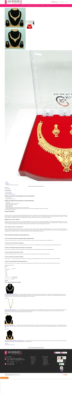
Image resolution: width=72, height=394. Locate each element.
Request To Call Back (8, 194)
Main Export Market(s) (9, 208)
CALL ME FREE (12, 344)
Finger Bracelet (45, 362)
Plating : (14, 295)
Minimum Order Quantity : (28, 294)
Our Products (37, 5)
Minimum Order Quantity (9, 198)
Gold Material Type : (29, 296)
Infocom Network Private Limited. (16, 375)
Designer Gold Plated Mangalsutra (10, 309)
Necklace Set (45, 358)
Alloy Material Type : (46, 295)
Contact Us (48, 5)
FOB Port (7, 202)
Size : (49, 326)
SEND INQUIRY (7, 344)
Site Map (32, 363)
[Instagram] (62, 371)
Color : (49, 294)
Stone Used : (15, 296)
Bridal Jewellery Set (46, 363)
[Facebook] (61, 371)
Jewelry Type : (37, 294)
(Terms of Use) (18, 374)
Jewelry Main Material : (56, 294)
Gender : (43, 294)
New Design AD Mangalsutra (9, 325)
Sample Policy (8, 207)
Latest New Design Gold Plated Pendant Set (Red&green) (14, 340)
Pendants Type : (34, 295)
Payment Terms (8, 203)
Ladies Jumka (45, 364)
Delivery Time (8, 205)
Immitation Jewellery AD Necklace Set (11, 294)
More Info (43, 5)
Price (6, 197)
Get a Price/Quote (7, 188)
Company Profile (30, 5)
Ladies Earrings (45, 361)
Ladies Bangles (45, 359)
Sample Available (8, 206)
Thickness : (26, 341)
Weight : (22, 295)
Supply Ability (8, 204)
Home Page (23, 5)
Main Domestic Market (9, 209)
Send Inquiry (13, 194)
